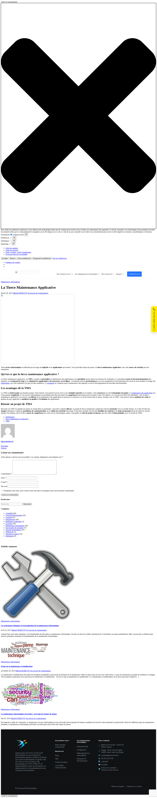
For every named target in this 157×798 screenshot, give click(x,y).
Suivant (3, 448)
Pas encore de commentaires (38, 293)
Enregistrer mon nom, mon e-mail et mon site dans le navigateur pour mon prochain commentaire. (39, 491)
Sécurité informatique (13, 530)
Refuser (12, 258)
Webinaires (10, 536)
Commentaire (6, 474)
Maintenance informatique (10, 282)
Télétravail (9, 532)
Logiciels (9, 524)
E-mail (4, 482)
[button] (78, 116)
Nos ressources (106, 274)
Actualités (9, 513)
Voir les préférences (24, 258)
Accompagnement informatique (86, 274)
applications (5, 383)
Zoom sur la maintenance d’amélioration (17, 666)
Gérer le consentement (9, 796)
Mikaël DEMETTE (20, 293)
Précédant (4, 446)
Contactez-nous (134, 274)
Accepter (5, 258)
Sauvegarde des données (14, 528)
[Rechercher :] (12, 504)
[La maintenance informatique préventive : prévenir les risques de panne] (29, 707)
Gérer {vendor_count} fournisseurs (18, 252)
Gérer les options (12, 248)
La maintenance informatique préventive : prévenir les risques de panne (29, 714)
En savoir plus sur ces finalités (16, 254)
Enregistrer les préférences (42, 258)
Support (119, 274)
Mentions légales (118, 786)
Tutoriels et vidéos (12, 534)
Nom (3, 478)
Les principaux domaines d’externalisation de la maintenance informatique (30, 626)
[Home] (26, 273)
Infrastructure (10, 519)
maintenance (10, 417)
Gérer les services (12, 250)
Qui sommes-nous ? (64, 274)
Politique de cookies (13, 262)
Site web (4, 486)
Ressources (59, 751)
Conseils (9, 517)
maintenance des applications (142, 393)
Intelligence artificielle (13, 522)
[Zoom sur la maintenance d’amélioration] (24, 660)
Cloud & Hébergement (14, 515)
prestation (50, 383)
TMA (8, 421)
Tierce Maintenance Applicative (17, 419)
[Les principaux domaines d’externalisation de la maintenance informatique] (37, 619)
